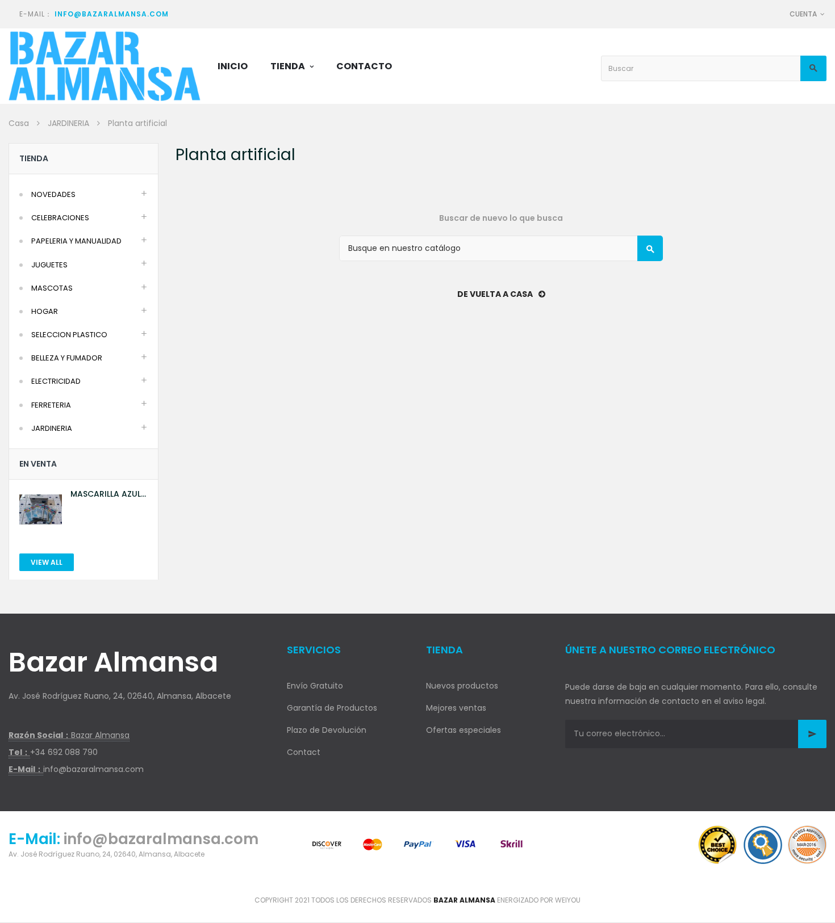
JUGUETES (49, 264)
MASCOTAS (52, 288)
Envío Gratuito (315, 685)
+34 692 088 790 (64, 752)
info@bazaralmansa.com (112, 14)
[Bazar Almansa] (105, 66)
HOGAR (44, 311)
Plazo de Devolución (326, 730)
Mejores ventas (456, 708)
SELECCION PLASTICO (69, 334)
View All (46, 562)
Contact (303, 752)
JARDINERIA (51, 428)
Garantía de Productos (332, 708)
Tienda (33, 158)
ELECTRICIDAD (56, 381)
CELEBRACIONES (60, 217)
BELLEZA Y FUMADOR (66, 358)
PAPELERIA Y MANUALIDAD (76, 241)
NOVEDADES (53, 194)
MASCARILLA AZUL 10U (105, 494)
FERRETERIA (51, 405)
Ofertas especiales (463, 730)
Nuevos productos (462, 685)
